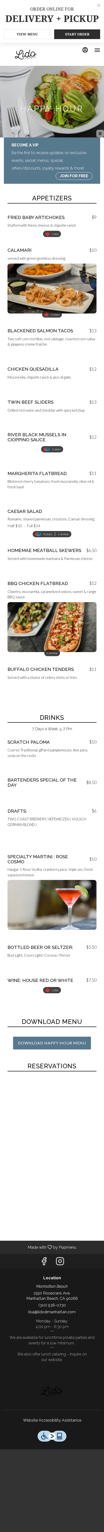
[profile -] (85, 50)
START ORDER (77, 34)
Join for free (74, 176)
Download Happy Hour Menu (52, 1043)
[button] (52, 222)
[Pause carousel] (100, 133)
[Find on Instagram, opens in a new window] (60, 1262)
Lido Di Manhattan (52, 1392)
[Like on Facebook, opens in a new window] (44, 1262)
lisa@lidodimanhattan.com (52, 1312)
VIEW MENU (27, 34)
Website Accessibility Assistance (52, 1420)
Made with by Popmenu (40, 1247)
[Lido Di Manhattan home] (25, 55)
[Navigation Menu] (97, 50)
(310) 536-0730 (52, 1305)
